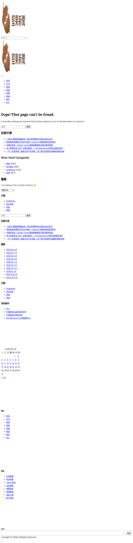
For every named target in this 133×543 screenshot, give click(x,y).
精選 (8, 87)
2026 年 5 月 (11, 259)
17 (2, 367)
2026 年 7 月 (11, 253)
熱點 (8, 90)
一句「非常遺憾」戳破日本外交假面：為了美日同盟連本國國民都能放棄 (35, 151)
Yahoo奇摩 (11, 482)
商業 (8, 93)
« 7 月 (3, 377)
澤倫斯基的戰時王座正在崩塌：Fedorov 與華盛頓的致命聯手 (31, 142)
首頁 (8, 81)
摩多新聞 (10, 479)
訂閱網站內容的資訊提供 (16, 312)
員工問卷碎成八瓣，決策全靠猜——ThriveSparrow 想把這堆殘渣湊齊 (34, 148)
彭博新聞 (10, 476)
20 (11, 367)
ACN (8, 84)
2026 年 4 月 (11, 262)
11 (4, 363)
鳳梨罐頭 (10, 491)
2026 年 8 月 (11, 249)
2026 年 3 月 (11, 265)
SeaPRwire (10, 170)
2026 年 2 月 (11, 268)
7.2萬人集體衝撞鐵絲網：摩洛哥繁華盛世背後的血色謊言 (29, 139)
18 (5, 367)
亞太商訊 (10, 166)
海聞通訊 (10, 488)
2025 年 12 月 (11, 274)
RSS (7, 102)
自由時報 (10, 485)
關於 (8, 99)
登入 (8, 309)
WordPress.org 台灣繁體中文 (18, 318)
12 (7, 363)
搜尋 (2, 529)
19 (8, 367)
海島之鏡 (10, 495)
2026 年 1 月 (11, 271)
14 (13, 363)
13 (10, 363)
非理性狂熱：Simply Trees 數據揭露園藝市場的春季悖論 (29, 145)
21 (13, 367)
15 (16, 363)
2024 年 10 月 (12, 277)
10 (2, 363)
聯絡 (8, 96)
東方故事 (10, 498)
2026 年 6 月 (11, 256)
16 (18, 363)
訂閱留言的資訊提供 (14, 315)
